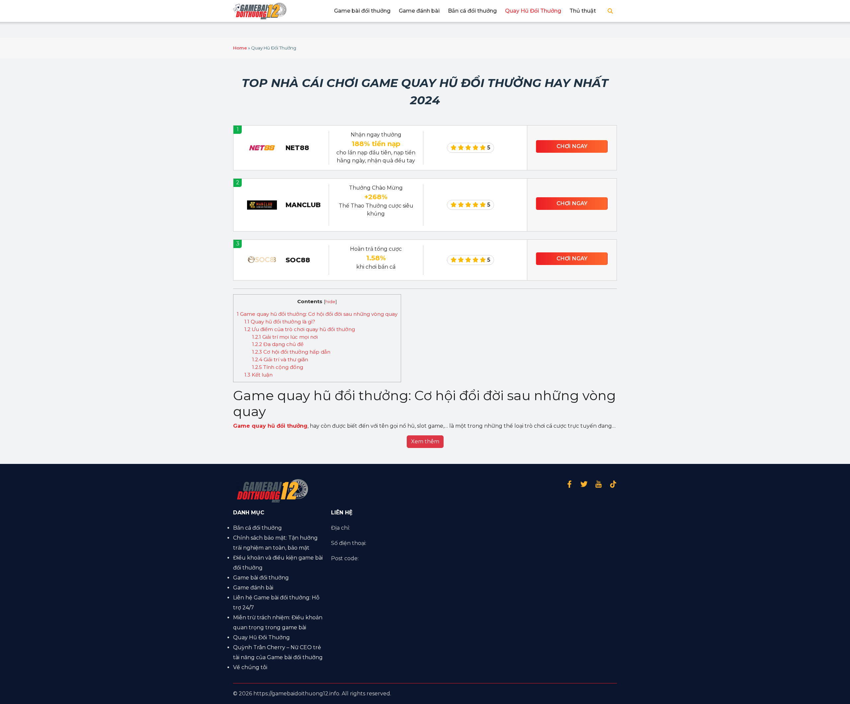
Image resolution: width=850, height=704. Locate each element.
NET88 (297, 148)
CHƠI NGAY (571, 146)
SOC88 (298, 260)
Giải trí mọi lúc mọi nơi (285, 337)
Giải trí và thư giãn (280, 359)
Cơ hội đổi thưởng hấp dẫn (291, 352)
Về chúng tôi (250, 667)
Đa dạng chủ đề (277, 344)
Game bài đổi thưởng (362, 11)
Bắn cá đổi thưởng (472, 11)
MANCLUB (303, 205)
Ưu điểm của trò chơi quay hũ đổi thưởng (299, 329)
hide (330, 301)
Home (240, 47)
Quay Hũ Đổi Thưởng (533, 11)
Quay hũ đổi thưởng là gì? (279, 321)
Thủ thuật (582, 11)
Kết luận (258, 375)
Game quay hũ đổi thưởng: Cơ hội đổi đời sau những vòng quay (317, 314)
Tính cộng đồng (277, 367)
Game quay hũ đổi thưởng (270, 426)
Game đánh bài (419, 11)
